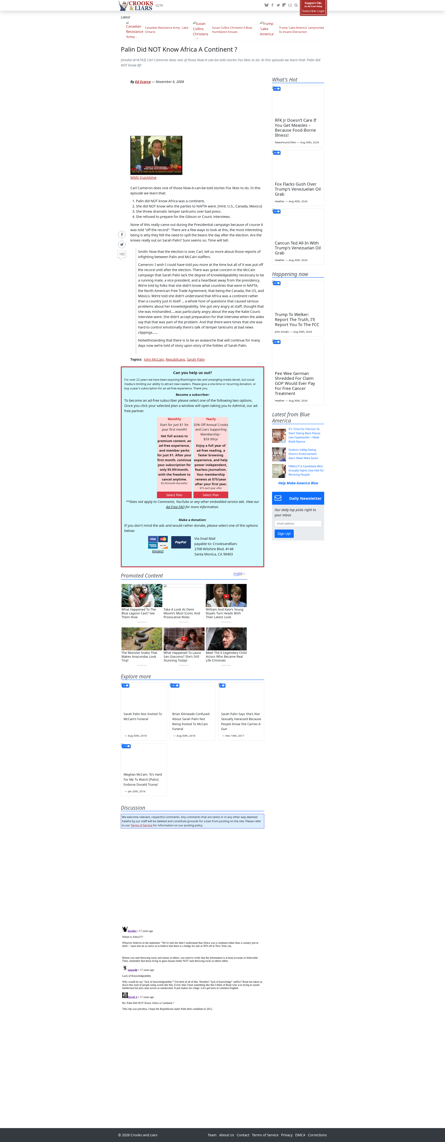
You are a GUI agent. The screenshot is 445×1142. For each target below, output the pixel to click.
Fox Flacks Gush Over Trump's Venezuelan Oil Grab (298, 189)
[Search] (296, 5)
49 (275, 341)
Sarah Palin (196, 359)
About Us (226, 1135)
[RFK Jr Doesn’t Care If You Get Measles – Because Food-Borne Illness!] (298, 100)
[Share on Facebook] (121, 234)
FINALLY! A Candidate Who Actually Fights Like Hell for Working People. (306, 470)
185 (173, 685)
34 (275, 283)
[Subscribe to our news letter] (290, 5)
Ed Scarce (143, 81)
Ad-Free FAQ (175, 506)
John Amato (282, 331)
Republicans (175, 359)
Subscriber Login (313, 11)
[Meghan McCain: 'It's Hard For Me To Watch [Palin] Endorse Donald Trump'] (144, 756)
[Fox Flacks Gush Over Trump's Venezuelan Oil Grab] (298, 164)
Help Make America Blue (298, 483)
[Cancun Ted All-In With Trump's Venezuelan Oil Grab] (298, 223)
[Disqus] (192, 968)
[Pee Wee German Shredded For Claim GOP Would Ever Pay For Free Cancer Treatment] (298, 353)
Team (212, 1135)
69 (275, 88)
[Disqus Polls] (192, 876)
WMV (134, 177)
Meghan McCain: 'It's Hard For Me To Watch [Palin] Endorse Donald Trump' (143, 779)
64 (275, 152)
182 (122, 254)
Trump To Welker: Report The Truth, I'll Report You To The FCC (297, 319)
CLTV (159, 5)
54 (275, 211)
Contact (243, 1135)
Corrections (317, 1135)
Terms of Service (141, 825)
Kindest (158, 551)
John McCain (154, 359)
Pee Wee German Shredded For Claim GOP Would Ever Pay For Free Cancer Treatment (295, 383)
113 (125, 746)
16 (124, 685)
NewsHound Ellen (285, 142)
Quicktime (147, 177)
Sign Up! (284, 534)
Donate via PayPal (181, 542)
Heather (279, 201)
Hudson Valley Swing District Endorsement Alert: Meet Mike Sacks (303, 454)
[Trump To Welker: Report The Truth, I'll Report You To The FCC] (298, 295)
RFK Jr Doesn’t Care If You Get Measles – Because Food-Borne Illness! (295, 127)
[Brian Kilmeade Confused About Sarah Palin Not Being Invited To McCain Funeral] (192, 695)
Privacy (287, 1135)
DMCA (300, 1135)
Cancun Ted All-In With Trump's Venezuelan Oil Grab (298, 248)
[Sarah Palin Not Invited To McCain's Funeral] (144, 695)
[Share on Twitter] (121, 244)
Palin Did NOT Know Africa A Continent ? (179, 49)
